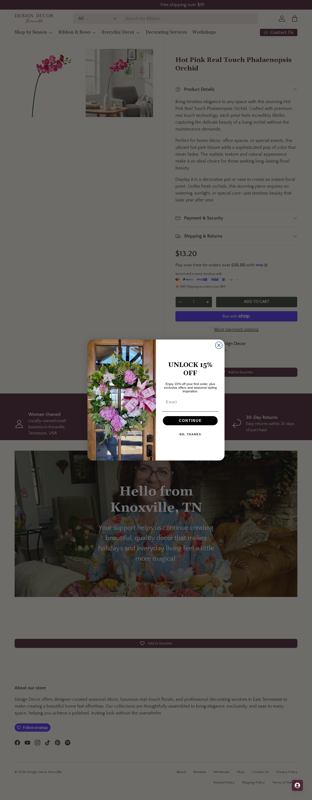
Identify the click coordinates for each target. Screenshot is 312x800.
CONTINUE (190, 421)
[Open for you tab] (297, 785)
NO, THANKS (190, 434)
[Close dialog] (218, 345)
